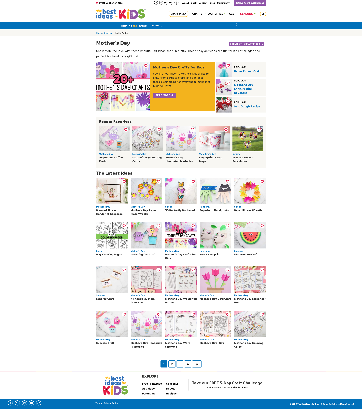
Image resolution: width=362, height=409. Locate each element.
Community (223, 3)
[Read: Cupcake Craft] (112, 323)
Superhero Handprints (214, 210)
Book (194, 3)
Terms (98, 403)
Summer (238, 251)
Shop (212, 3)
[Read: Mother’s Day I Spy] (215, 323)
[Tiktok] (176, 3)
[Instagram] (166, 3)
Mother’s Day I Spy (212, 343)
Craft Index (178, 13)
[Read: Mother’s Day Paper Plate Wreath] (146, 190)
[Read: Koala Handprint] (215, 235)
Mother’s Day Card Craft (215, 298)
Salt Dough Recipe (247, 106)
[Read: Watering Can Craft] (146, 235)
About (185, 3)
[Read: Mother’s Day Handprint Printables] (146, 323)
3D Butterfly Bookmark (180, 210)
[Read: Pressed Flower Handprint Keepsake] (112, 190)
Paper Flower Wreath (248, 210)
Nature (236, 154)
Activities (148, 388)
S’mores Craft (105, 298)
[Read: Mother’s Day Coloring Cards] (250, 323)
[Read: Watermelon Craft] (250, 235)
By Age (170, 388)
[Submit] (237, 24)
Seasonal (108, 33)
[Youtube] (171, 3)
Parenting (148, 393)
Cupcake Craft (105, 343)
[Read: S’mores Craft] (112, 279)
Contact (203, 3)
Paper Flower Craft (247, 71)
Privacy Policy (111, 403)
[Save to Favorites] (146, 65)
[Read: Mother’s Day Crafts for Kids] (181, 235)
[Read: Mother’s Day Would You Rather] (181, 279)
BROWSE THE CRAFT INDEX (245, 44)
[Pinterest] (161, 3)
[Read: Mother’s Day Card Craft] (215, 279)
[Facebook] (156, 3)
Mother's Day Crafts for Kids (178, 67)
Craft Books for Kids (111, 2)
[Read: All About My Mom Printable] (146, 279)
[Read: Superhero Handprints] (215, 190)
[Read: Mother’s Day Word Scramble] (181, 323)
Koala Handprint (210, 254)
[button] (203, 14)
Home (99, 33)
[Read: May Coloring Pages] (112, 235)
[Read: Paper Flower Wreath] (250, 190)
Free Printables (152, 383)
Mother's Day (106, 154)
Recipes (171, 393)
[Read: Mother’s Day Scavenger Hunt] (250, 279)
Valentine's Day (207, 154)
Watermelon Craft (246, 254)
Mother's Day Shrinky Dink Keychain (243, 89)
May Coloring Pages (109, 254)
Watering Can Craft (143, 254)
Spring (168, 206)
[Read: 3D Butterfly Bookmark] (181, 190)
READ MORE (163, 95)
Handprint (205, 206)
